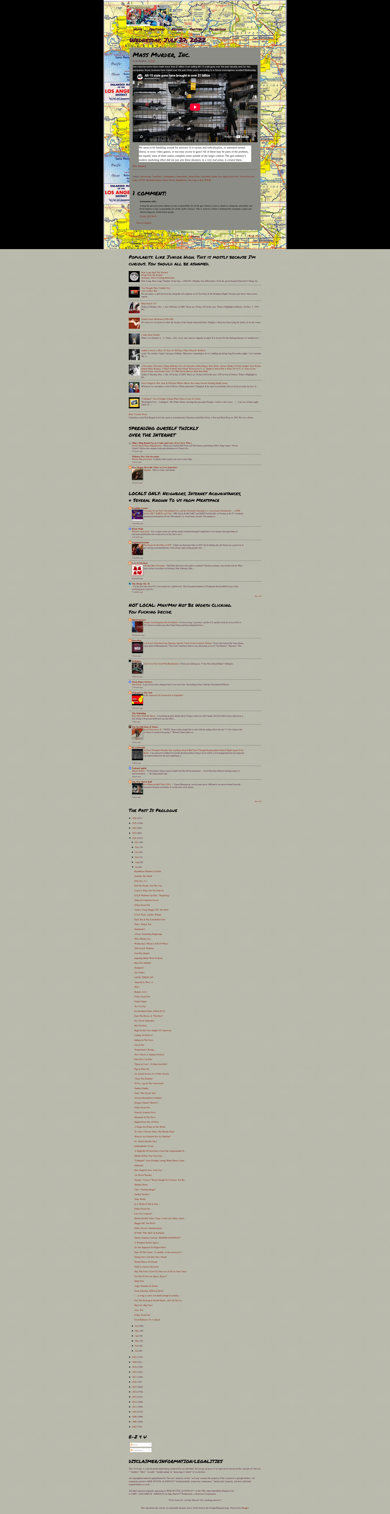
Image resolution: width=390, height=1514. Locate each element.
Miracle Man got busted (142, 459)
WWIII (207, 180)
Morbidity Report (154, 180)
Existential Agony (209, 176)
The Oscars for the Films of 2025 (158, 545)
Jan (137, 1350)
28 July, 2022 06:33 (148, 216)
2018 (134, 1371)
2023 (134, 832)
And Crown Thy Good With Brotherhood (161, 663)
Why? (137, 986)
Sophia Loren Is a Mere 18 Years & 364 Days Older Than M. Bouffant (173, 350)
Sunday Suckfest (141, 1194)
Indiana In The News (144, 1039)
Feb (137, 1345)
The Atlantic (139, 165)
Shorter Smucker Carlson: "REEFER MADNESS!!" (157, 1237)
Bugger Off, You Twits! (145, 1223)
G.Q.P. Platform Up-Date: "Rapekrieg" (152, 895)
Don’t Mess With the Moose (144, 715)
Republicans (181, 180)
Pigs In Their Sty (142, 1068)
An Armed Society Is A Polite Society (151, 1073)
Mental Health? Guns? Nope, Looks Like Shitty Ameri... (160, 1218)
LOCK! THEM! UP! (143, 977)
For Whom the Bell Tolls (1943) (157, 784)
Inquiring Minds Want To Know (148, 958)
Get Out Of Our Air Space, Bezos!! (150, 1276)
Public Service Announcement (148, 1228)
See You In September (144, 1020)
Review (177, 29)
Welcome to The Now (142, 692)
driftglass (136, 661)
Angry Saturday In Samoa (146, 1285)
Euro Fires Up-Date (143, 1059)
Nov (137, 847)
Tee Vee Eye (140, 1006)
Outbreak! (139, 1165)
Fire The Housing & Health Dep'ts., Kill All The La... (158, 1300)
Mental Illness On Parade (146, 1261)
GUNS (142, 180)
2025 (134, 823)
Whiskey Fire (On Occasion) (145, 456)
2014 (134, 1391)
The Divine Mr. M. (141, 583)
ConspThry (156, 176)
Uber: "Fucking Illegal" (145, 1189)
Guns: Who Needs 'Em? (145, 1093)
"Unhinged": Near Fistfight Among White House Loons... (160, 1160)
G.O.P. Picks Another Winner (147, 914)
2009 (134, 1416)
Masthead (157, 29)
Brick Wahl (137, 528)
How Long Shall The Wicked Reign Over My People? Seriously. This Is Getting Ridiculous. (158, 275)
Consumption (168, 176)
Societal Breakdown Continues (148, 1097)
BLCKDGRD (138, 747)
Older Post (254, 236)
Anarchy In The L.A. (144, 982)
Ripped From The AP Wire (146, 1121)
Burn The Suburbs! (142, 962)
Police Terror (169, 180)
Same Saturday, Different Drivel (148, 1290)
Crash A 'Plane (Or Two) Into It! (149, 890)
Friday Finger (140, 1001)
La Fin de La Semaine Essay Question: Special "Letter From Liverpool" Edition (178, 643)
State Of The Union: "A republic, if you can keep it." (158, 1252)
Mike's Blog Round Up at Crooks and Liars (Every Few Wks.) (162, 443)
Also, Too (138, 1309)
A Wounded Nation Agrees (146, 1242)
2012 (134, 1401)
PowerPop (136, 640)
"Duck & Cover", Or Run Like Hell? (150, 1064)
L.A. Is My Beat (140, 563)
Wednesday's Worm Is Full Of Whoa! (151, 943)
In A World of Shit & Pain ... (147, 1203)
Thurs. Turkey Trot (142, 924)
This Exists (137, 684)
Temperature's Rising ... (145, 1049)
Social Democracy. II (153, 729)
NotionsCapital (139, 768)
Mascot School (138, 770)
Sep (137, 857)
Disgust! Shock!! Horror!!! (146, 1102)
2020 (134, 1361)
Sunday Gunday (141, 1088)
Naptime (147, 469)
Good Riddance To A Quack (147, 1319)
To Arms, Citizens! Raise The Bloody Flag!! (154, 1131)
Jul (136, 866)
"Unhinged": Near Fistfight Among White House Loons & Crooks (171, 398)
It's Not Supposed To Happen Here (150, 1247)
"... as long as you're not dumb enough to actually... (157, 1295)
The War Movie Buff (142, 781)
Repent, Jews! (140, 991)
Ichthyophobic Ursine (144, 1145)
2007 (134, 1426)
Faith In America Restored (146, 1266)
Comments (137, 1450)
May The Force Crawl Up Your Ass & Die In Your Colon (160, 1271)
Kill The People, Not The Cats (148, 885)
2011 (134, 1406)
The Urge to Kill (195, 180)
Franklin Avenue (140, 508)
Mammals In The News (145, 1117)
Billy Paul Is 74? (148, 303)
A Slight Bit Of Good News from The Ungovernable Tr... (160, 1150)
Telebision (217, 29)
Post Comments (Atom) (152, 243)
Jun (137, 1325)
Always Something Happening (148, 933)
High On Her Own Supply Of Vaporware (153, 1030)
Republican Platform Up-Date (147, 871)
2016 (134, 1381)
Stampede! (139, 967)
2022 (134, 837)
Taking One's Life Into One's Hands (150, 1256)
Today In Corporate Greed (146, 900)
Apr (137, 1335)
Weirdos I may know (141, 531)
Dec (137, 842)
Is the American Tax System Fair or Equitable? (164, 695)
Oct (137, 851)
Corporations (181, 176)
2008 (134, 1421)
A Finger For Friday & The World (149, 1126)
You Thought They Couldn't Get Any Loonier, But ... (155, 289)
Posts (135, 1444)
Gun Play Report (141, 953)
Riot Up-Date (140, 1025)
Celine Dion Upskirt (150, 334)
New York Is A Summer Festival (149, 1054)
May (137, 1330)
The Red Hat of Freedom (154, 565)
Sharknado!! (139, 929)
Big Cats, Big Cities (143, 1305)
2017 (134, 1376)
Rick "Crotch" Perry (138, 414)
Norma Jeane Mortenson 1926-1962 (157, 318)
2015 (134, 1386)
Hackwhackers (139, 619)
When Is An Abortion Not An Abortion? (152, 1136)
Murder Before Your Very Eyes (148, 1155)
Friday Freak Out (142, 904)
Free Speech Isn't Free (228, 176)
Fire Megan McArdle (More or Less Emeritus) (154, 467)
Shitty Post (139, 1280)
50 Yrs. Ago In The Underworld (148, 1083)
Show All (258, 596)
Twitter (196, 29)
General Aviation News (145, 1112)
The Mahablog (139, 713)
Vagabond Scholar (140, 542)
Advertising (145, 176)
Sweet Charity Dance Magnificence (147, 445)
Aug (137, 862)
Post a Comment (143, 222)
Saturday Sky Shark (143, 875)
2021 (134, 1356)
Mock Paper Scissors (142, 681)
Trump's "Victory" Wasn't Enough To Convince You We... (160, 1179)
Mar (137, 1340)
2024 (134, 827)
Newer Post (136, 236)
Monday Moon (140, 1184)
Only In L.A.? (140, 880)
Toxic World (139, 1199)
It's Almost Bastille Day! (145, 1141)
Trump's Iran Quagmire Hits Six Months (161, 622)
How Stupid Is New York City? (148, 1170)
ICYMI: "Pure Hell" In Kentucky (149, 1232)
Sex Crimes (139, 972)
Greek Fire (139, 1044)
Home (137, 29)
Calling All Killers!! (143, 1035)
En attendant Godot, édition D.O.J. (150, 1010)
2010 (134, 1411)
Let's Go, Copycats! (143, 1213)
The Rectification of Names (145, 726)
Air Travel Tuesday (143, 1174)
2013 (134, 1396)
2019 (134, 1366)
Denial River (194, 176)
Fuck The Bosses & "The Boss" (148, 1015)
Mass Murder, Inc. (142, 938)
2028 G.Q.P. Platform (144, 948)
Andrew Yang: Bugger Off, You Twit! (151, 909)
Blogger (245, 1507)
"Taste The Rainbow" (144, 1078)
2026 (134, 817)
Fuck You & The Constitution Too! (149, 919)
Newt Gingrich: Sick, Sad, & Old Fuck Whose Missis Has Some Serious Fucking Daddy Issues (184, 383)
